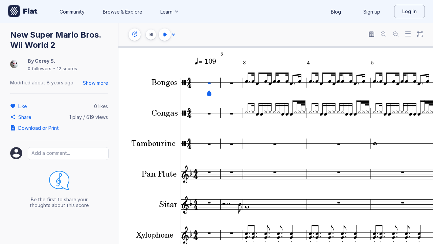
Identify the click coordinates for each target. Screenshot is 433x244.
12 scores (67, 68)
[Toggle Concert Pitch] (371, 34)
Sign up (371, 12)
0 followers (39, 68)
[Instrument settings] (135, 34)
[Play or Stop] (165, 34)
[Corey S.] (14, 64)
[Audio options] (173, 34)
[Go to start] (151, 34)
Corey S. (45, 61)
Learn (166, 12)
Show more (95, 83)
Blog (336, 12)
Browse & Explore (122, 12)
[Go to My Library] (23, 11)
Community (72, 12)
